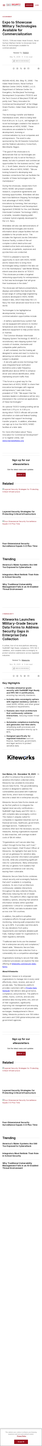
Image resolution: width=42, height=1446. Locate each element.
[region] (21, 1437)
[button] (4, 5)
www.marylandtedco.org (13, 441)
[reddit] (25, 68)
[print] (39, 68)
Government (7, 16)
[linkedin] (17, 68)
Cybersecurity (8, 614)
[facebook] (14, 68)
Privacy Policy (21, 1436)
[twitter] (21, 68)
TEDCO (26, 53)
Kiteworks (26, 660)
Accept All (21, 1442)
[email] (28, 68)
